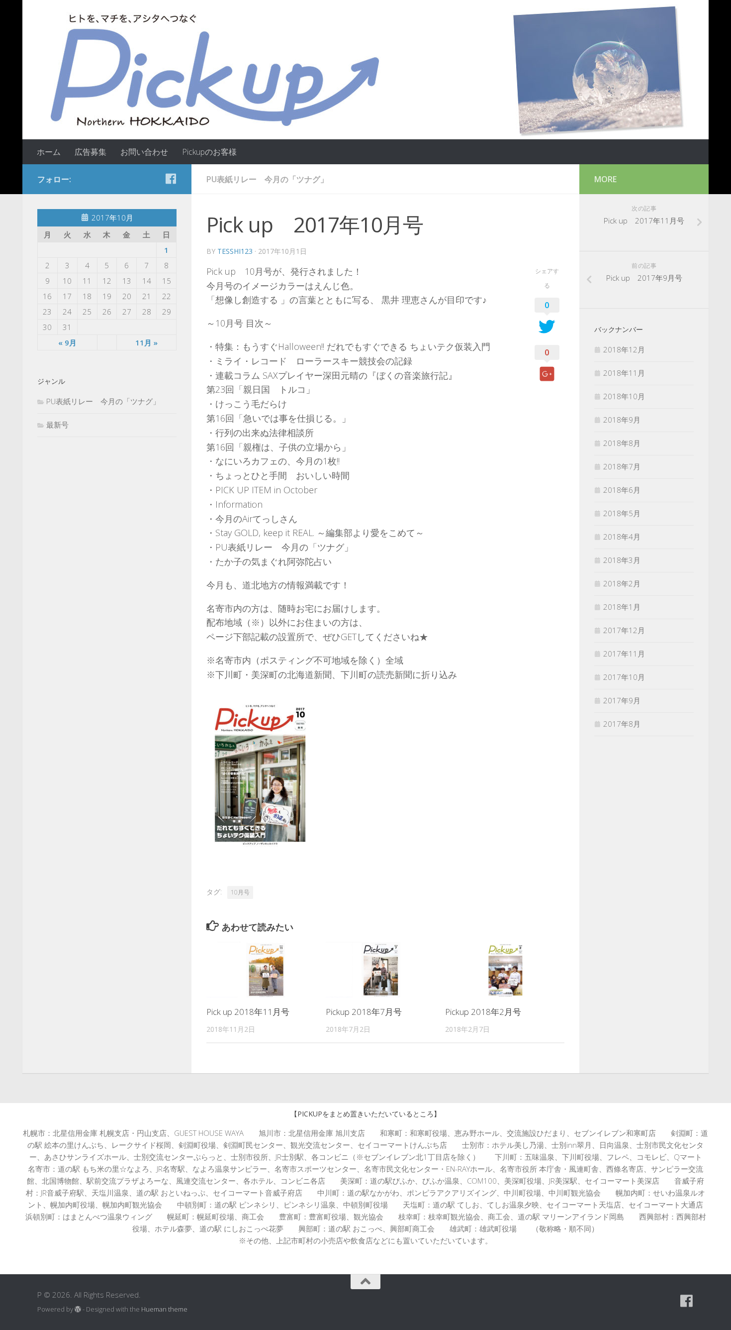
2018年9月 (621, 420)
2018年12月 (624, 349)
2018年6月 (621, 490)
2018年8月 (621, 443)
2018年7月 (621, 466)
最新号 (57, 425)
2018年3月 (621, 560)
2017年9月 (621, 700)
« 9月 (67, 342)
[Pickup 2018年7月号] (385, 970)
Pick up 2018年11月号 (247, 1011)
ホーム (49, 151)
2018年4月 (621, 537)
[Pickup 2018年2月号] (504, 970)
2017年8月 (621, 724)
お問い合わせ (144, 151)
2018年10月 (624, 396)
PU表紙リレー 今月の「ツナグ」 (267, 179)
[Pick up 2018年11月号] (265, 970)
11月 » (146, 342)
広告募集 (90, 151)
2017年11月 (624, 654)
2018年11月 (624, 373)
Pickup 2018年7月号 (364, 1011)
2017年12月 (624, 630)
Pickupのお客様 (209, 151)
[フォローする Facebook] (171, 179)
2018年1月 (621, 607)
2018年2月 (621, 583)
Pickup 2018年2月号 (483, 1011)
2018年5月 (621, 513)
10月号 (240, 892)
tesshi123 (235, 251)
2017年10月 (624, 677)
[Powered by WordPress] (78, 1309)
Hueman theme (164, 1309)
